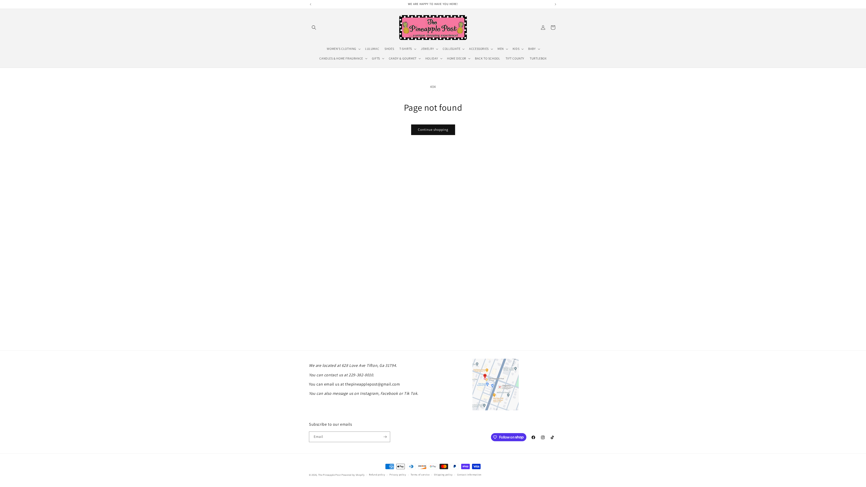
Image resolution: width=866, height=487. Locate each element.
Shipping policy (443, 474)
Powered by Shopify (353, 474)
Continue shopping (433, 129)
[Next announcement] (555, 4)
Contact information (469, 474)
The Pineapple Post (329, 474)
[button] (314, 27)
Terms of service (420, 474)
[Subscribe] (385, 437)
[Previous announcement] (311, 4)
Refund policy (377, 474)
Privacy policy (397, 474)
